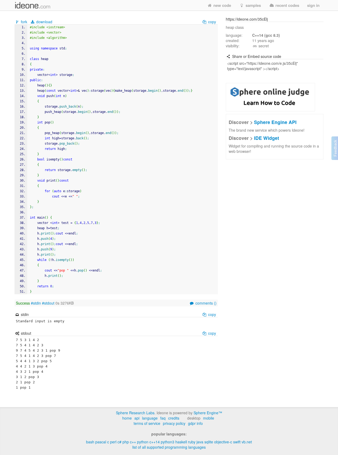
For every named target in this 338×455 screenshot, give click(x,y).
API (136, 418)
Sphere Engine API (275, 122)
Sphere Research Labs (135, 412)
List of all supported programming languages (169, 447)
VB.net (247, 441)
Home (127, 418)
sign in (313, 5)
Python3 (167, 441)
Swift (237, 441)
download (43, 21)
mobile (208, 418)
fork (24, 21)
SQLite (208, 441)
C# (119, 441)
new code (221, 5)
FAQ (163, 418)
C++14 (154, 441)
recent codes (286, 5)
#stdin (36, 303)
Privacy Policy (174, 423)
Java (199, 441)
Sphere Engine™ (208, 412)
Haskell (181, 441)
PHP (126, 441)
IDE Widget (266, 138)
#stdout (48, 303)
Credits (173, 418)
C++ (133, 441)
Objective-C (223, 441)
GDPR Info (195, 423)
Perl (113, 441)
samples (253, 5)
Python (142, 441)
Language (150, 418)
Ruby (191, 441)
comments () (205, 303)
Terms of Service (147, 423)
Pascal (100, 441)
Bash (90, 441)
